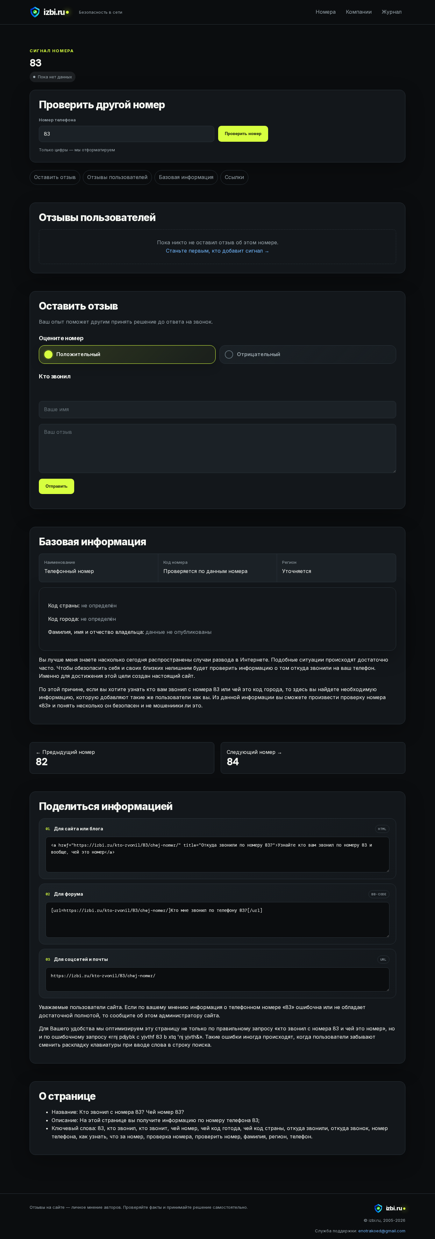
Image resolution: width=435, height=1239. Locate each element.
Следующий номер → (254, 759)
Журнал (392, 12)
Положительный (78, 354)
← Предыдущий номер (65, 759)
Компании (359, 12)
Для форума (68, 894)
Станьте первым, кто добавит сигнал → (217, 250)
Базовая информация (186, 177)
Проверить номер (243, 133)
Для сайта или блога (78, 828)
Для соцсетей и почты (81, 959)
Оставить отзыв (55, 177)
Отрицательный (258, 354)
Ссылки (234, 177)
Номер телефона (57, 119)
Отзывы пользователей (117, 177)
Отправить (57, 486)
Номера (326, 12)
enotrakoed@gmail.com (381, 1230)
